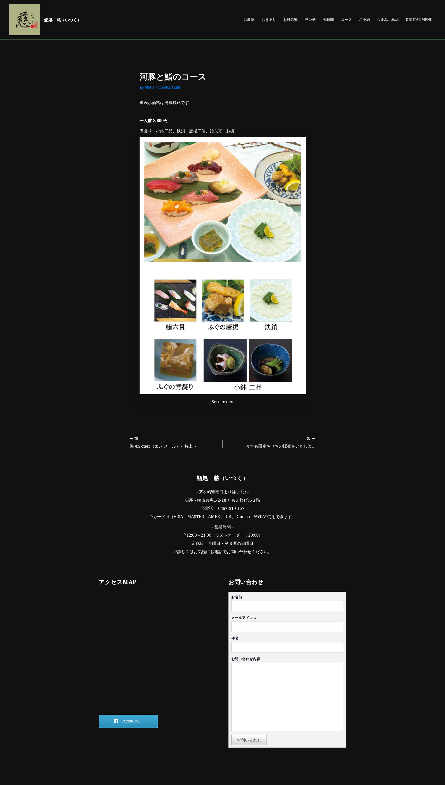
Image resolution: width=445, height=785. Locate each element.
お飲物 (249, 20)
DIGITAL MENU (419, 20)
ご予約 (364, 20)
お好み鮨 (290, 20)
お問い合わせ (249, 740)
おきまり (269, 20)
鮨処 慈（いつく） (62, 20)
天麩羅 (328, 20)
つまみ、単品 (388, 20)
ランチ (310, 20)
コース (346, 20)
